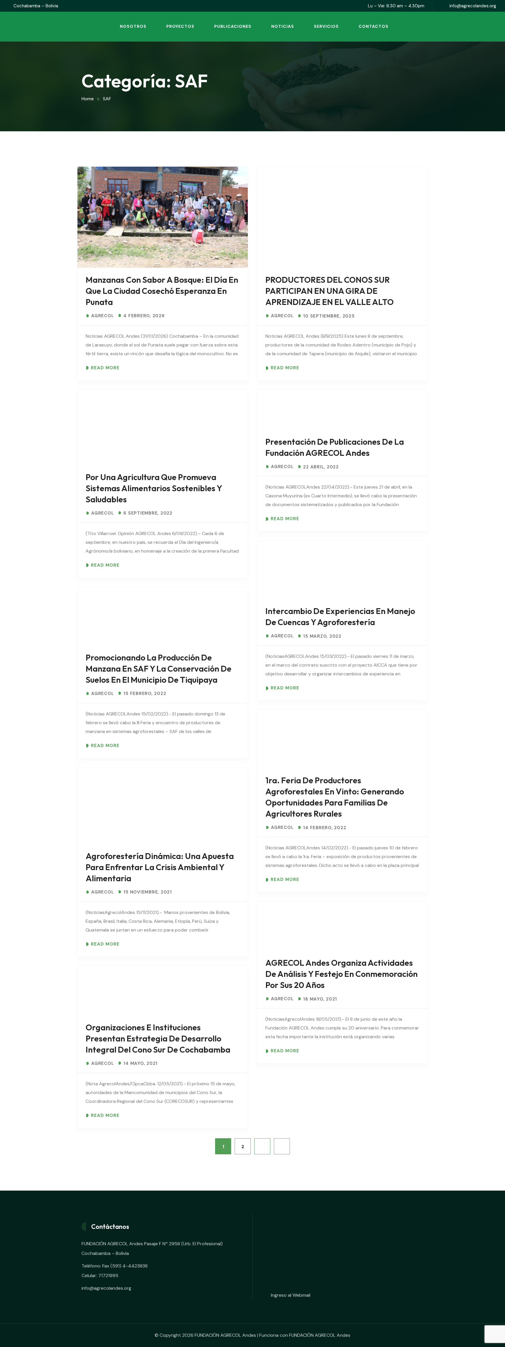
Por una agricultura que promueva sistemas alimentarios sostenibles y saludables (154, 488)
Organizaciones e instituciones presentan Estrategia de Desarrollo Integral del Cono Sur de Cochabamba (158, 1038)
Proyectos (180, 26)
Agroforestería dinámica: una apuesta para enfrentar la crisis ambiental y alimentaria (160, 867)
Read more (105, 368)
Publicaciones (232, 26)
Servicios (326, 26)
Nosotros (133, 26)
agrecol (102, 316)
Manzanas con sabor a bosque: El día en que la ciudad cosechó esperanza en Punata (162, 291)
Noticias (282, 26)
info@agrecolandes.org (472, 6)
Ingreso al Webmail (290, 1295)
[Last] (282, 1146)
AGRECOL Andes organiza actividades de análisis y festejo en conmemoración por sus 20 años (341, 974)
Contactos (373, 26)
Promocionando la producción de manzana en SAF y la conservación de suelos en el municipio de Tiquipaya (158, 668)
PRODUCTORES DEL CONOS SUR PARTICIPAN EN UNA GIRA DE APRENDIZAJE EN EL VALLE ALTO (329, 291)
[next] (262, 1146)
